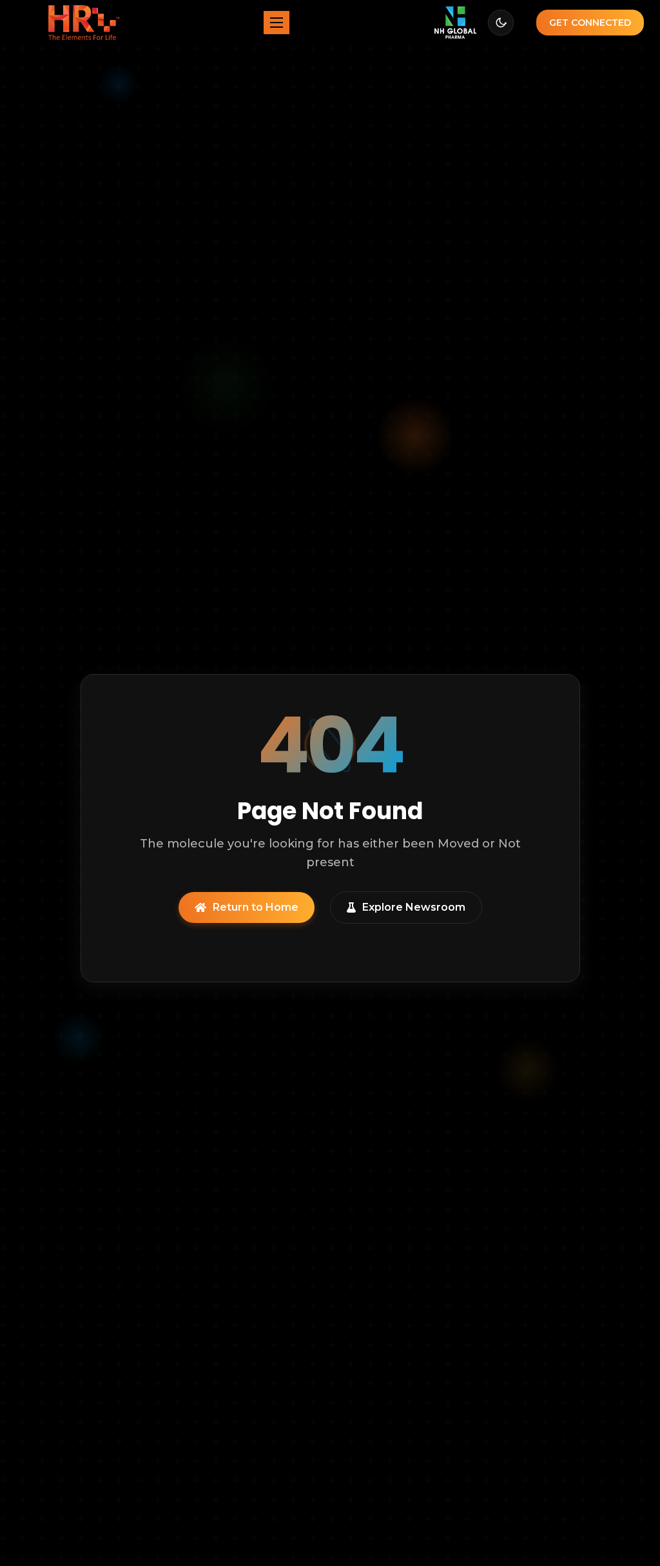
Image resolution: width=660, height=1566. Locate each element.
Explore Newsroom (413, 907)
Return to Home (255, 907)
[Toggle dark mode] (501, 22)
